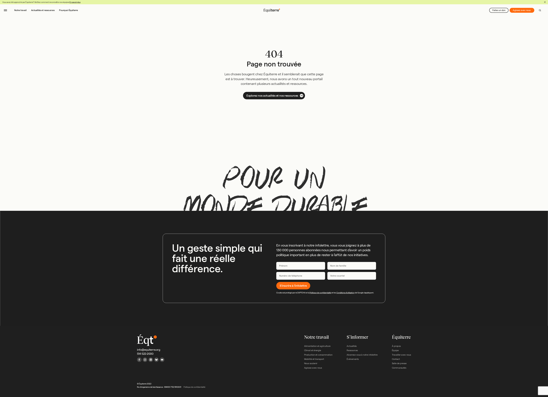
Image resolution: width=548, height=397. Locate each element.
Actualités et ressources (43, 10)
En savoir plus (74, 2)
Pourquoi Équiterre (68, 10)
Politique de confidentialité (320, 293)
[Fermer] (545, 2)
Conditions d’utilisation (345, 293)
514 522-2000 (145, 353)
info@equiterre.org (148, 349)
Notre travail (20, 10)
